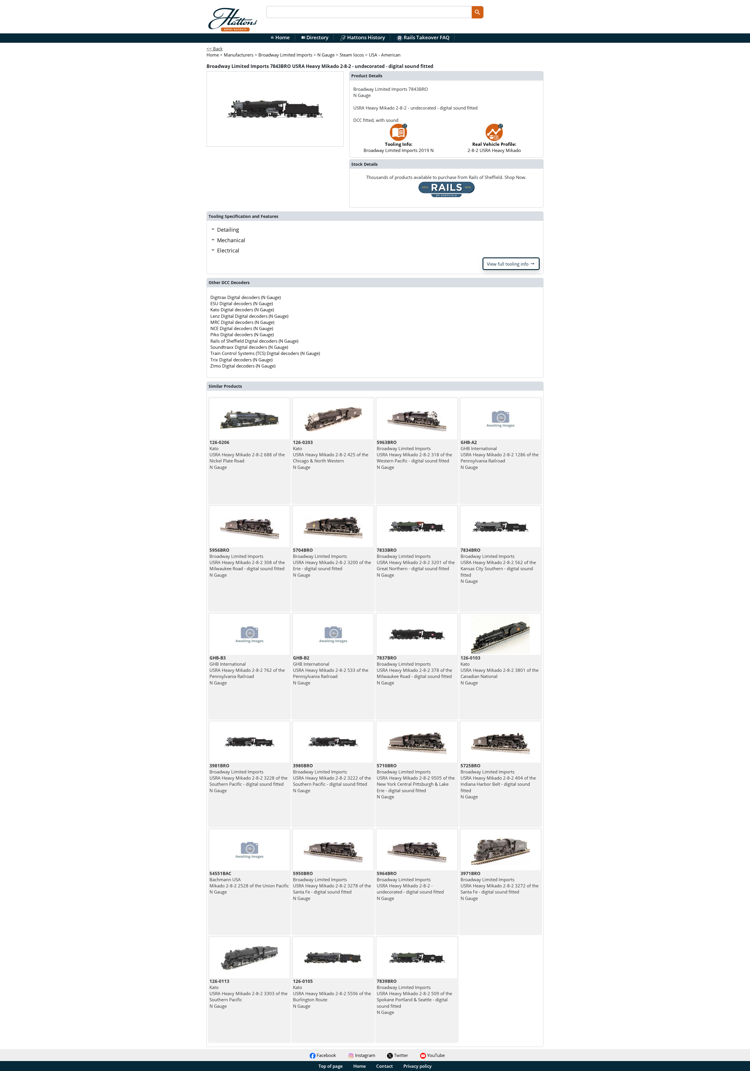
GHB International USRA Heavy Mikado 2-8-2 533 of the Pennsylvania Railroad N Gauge (330, 670)
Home (280, 37)
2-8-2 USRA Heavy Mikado (494, 147)
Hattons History (365, 37)
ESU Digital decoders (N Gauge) (241, 303)
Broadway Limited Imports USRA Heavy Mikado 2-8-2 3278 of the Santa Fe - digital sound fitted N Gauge (332, 885)
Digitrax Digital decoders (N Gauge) (245, 297)
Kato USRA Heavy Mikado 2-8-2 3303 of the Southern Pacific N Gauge (248, 993)
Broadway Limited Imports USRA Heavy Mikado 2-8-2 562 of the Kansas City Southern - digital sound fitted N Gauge (498, 565)
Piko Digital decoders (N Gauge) (242, 334)
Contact (384, 1066)
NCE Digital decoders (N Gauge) (241, 328)
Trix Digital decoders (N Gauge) (241, 360)
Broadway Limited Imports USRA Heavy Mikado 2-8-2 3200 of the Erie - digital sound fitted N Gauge (332, 562)
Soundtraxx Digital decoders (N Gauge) (249, 347)
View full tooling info (511, 264)
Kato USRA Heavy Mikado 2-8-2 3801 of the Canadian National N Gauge (499, 670)
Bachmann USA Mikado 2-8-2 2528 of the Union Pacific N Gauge (249, 882)
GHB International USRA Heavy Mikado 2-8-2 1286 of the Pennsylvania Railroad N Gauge (499, 454)
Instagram (364, 1055)
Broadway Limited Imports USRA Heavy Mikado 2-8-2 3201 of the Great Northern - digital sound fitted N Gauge (416, 562)
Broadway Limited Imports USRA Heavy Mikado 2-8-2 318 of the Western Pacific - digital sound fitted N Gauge (414, 454)
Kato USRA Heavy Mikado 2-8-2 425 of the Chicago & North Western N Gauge (330, 454)
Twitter (400, 1055)
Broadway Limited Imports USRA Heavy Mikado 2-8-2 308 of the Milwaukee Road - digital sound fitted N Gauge (247, 562)
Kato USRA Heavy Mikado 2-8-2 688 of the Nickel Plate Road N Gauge (247, 454)
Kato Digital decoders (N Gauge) (242, 309)
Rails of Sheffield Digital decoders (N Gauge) (254, 341)
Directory (314, 37)
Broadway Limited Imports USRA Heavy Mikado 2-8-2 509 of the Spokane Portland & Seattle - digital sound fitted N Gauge (414, 996)
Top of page (330, 1066)
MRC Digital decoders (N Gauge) (242, 322)
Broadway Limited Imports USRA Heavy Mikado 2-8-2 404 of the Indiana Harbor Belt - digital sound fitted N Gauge (498, 781)
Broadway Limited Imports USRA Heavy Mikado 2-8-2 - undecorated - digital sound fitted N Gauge (410, 885)
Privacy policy (417, 1066)
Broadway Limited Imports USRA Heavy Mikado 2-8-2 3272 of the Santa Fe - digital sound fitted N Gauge (499, 885)
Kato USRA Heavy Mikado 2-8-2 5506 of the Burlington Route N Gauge (332, 993)
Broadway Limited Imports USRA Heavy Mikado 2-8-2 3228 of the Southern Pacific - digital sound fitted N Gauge (248, 778)
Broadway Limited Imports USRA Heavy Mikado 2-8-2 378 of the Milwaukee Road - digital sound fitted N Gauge (414, 670)
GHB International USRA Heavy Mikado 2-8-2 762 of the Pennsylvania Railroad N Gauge (247, 670)
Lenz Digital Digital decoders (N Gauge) (249, 316)
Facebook (326, 1055)
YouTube (435, 1055)
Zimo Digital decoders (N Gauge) (242, 366)
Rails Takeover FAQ (426, 37)
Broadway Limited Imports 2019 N (399, 147)
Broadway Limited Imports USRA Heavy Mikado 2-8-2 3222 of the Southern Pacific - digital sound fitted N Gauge (332, 778)
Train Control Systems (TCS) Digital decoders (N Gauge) (265, 353)
